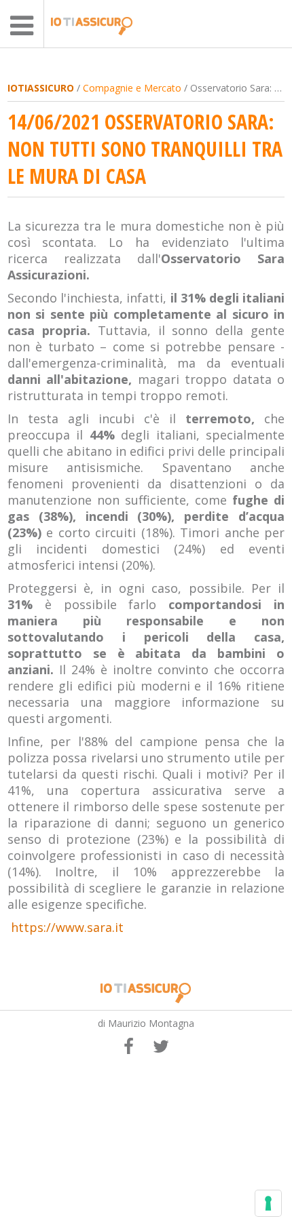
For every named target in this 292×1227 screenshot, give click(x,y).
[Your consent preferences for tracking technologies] (268, 1203)
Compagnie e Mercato (132, 87)
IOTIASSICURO (40, 87)
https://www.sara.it (67, 927)
